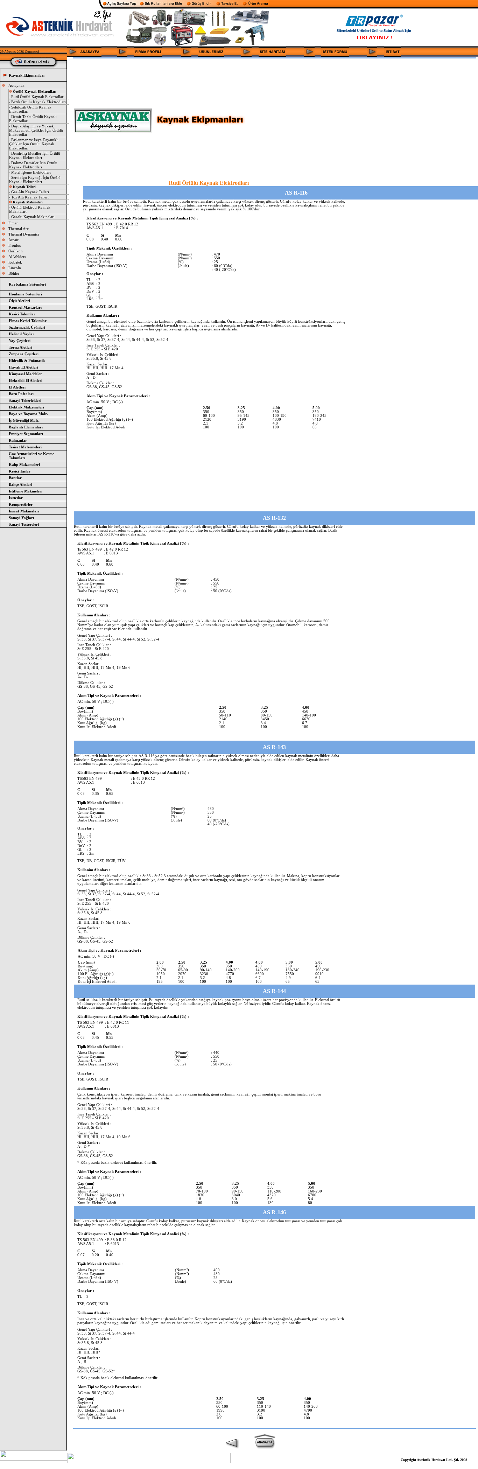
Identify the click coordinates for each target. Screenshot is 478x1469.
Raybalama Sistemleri (27, 284)
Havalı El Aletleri (23, 367)
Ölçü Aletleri (19, 301)
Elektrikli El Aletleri (25, 380)
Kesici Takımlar (22, 314)
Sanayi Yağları (21, 518)
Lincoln (14, 268)
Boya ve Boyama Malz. (28, 414)
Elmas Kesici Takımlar (28, 321)
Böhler (13, 273)
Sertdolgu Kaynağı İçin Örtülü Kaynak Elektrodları (35, 179)
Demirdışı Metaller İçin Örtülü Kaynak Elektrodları (34, 155)
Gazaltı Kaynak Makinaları (33, 217)
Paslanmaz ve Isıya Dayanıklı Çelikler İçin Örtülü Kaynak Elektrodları (33, 144)
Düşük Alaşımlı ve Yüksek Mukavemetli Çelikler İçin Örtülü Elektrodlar (36, 130)
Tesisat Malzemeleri (25, 447)
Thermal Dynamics (23, 234)
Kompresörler (21, 504)
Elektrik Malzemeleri (26, 407)
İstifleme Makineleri (25, 491)
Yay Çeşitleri (19, 340)
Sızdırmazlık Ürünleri (27, 327)
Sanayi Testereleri (24, 524)
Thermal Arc (18, 228)
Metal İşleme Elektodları (31, 172)
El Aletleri (17, 387)
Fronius (14, 245)
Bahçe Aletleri (20, 484)
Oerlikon (15, 251)
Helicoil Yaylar (21, 334)
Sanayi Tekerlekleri (25, 400)
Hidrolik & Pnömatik (27, 360)
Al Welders (17, 256)
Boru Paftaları (21, 394)
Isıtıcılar (16, 498)
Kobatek (15, 262)
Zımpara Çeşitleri (23, 354)
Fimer (13, 223)
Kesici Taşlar (19, 471)
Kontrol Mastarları (25, 307)
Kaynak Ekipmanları (26, 75)
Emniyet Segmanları (26, 434)
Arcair (13, 240)
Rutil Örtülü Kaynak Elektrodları (37, 97)
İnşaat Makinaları (24, 511)
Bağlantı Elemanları (26, 427)
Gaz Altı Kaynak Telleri (30, 192)
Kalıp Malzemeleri (24, 464)
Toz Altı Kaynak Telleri (30, 197)
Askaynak (16, 85)
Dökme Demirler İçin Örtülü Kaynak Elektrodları (33, 165)
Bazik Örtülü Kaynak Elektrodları (38, 102)
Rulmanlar (18, 440)
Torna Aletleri (20, 347)
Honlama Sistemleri (25, 294)
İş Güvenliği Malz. (24, 420)
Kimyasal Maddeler (25, 374)
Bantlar (15, 478)
